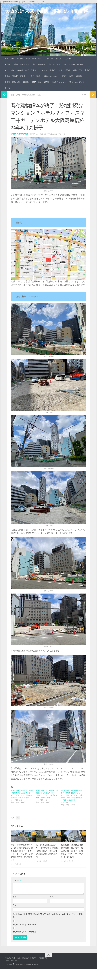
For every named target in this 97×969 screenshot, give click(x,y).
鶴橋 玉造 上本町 (81, 70)
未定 (17, 818)
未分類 (7, 88)
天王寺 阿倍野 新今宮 (16, 76)
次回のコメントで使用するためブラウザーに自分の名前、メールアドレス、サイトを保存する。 (48, 915)
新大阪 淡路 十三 (57, 64)
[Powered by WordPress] (13, 964)
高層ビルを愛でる (77, 82)
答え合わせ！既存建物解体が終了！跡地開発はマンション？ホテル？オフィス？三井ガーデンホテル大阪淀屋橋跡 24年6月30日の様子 (71, 795)
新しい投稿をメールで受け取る (24, 932)
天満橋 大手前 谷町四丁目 (17, 64)
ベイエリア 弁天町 (47, 70)
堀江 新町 (35, 76)
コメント (17, 881)
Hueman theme (33, 964)
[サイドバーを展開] (4, 94)
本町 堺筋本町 (39, 64)
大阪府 (63, 76)
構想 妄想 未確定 (40, 82)
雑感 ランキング (59, 82)
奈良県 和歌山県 (12, 82)
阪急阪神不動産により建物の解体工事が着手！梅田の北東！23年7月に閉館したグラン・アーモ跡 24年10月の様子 (72, 851)
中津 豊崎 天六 (34, 58)
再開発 (26, 82)
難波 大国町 (64, 70)
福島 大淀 (9, 70)
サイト (15, 905)
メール (52, 897)
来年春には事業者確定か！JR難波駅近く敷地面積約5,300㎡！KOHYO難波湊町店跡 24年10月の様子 (47, 851)
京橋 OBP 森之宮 (53, 58)
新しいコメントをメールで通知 (24, 925)
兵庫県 (79, 76)
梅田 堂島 (9, 58)
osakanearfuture (20, 134)
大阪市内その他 (50, 76)
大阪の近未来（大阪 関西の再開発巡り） (46, 14)
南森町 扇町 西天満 (26, 70)
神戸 (71, 76)
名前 (14, 897)
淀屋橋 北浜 (70, 58)
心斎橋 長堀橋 (76, 64)
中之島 (20, 58)
